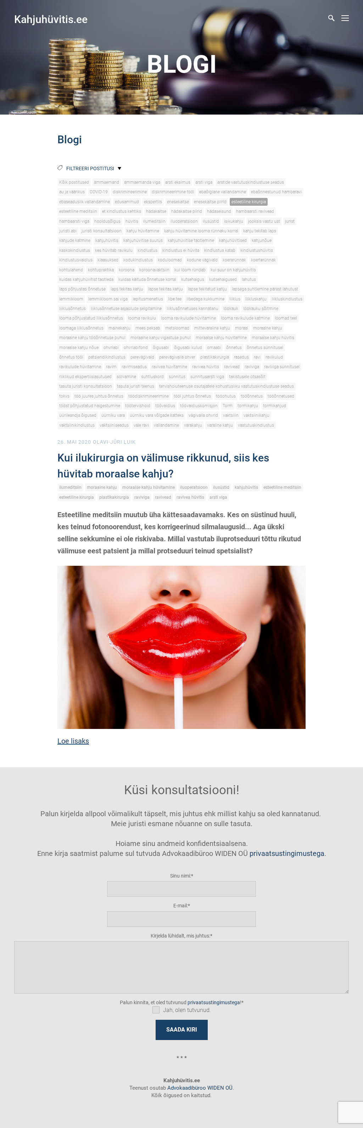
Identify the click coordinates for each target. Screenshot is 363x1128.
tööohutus (226, 396)
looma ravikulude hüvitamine (188, 318)
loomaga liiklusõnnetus (81, 328)
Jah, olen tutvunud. (187, 1010)
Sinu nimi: (180, 876)
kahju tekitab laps (259, 230)
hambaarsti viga (74, 221)
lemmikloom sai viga (108, 299)
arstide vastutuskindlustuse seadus (250, 182)
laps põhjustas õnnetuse (82, 289)
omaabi (214, 347)
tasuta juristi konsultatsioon (85, 386)
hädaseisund (219, 211)
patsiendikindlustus (106, 357)
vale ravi (141, 425)
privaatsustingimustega (287, 853)
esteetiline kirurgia (248, 201)
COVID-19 (99, 191)
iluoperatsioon (184, 221)
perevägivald (142, 357)
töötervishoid (137, 405)
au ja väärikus (72, 191)
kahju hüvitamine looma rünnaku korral (201, 230)
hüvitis (131, 221)
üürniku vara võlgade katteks (157, 415)
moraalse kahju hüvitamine (221, 337)
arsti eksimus (177, 182)
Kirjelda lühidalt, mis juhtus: (180, 936)
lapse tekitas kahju (165, 289)
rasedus (241, 357)
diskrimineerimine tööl (173, 191)
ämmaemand (106, 182)
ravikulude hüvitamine (80, 366)
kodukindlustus (138, 260)
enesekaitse (178, 201)
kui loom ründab (190, 269)
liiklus (234, 299)
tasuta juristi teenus (135, 386)
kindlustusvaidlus (76, 260)
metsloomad (177, 328)
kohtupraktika (101, 269)
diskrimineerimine (130, 191)
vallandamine (166, 425)
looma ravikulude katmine (245, 318)
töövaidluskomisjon (199, 405)
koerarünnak (234, 260)
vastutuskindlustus (256, 425)
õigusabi (161, 347)
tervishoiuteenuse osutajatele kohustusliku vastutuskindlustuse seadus (226, 386)
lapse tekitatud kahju (207, 289)
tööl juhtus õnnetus (192, 396)
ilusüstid (211, 221)
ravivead (232, 366)
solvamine (126, 376)
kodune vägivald (202, 260)
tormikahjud (274, 405)
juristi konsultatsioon (102, 230)
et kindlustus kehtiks (121, 211)
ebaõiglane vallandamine (222, 191)
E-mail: (180, 905)
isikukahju (233, 221)
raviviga (252, 366)
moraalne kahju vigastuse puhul (160, 337)
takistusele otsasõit (247, 376)
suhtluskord (152, 376)
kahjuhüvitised (233, 240)
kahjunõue (262, 240)
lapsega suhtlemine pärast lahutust (265, 289)
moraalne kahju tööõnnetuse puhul (92, 337)
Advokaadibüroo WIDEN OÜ (199, 1088)
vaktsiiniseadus (114, 425)
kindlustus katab (219, 250)
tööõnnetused (281, 396)
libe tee (175, 299)
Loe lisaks (73, 741)
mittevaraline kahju (212, 328)
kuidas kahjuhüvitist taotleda (86, 279)
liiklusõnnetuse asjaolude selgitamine (126, 308)
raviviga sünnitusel (282, 366)
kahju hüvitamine (143, 230)
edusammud (127, 201)
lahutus (249, 279)
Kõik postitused (74, 182)
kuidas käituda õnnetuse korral (147, 279)
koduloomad (170, 260)
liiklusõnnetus (72, 308)
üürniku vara (113, 415)
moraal (241, 328)
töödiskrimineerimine (148, 396)
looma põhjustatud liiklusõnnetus (91, 318)
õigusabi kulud (188, 347)
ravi (257, 357)
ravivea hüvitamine (169, 366)
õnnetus (234, 347)
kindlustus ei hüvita (180, 250)
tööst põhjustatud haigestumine (89, 405)
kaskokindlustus (74, 250)
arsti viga (203, 182)
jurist (290, 221)
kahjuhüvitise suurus (143, 240)
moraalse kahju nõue (79, 347)
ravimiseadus (134, 366)
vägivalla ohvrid (203, 415)
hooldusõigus (107, 221)
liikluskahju (256, 299)
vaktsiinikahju (256, 415)
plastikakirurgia (214, 357)
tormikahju (248, 405)
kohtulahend (71, 269)
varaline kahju (220, 425)
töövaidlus (165, 405)
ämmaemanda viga (142, 182)
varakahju (193, 425)
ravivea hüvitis (205, 366)
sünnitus (177, 376)
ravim (111, 366)
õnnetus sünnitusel (265, 347)
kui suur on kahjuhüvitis (233, 269)
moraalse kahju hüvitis (273, 337)
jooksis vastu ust (264, 221)
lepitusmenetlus (148, 299)
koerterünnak (263, 260)
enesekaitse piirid (210, 201)
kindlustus (147, 250)
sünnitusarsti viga (207, 376)
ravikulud (274, 357)
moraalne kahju (267, 328)
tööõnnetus (252, 396)
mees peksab (147, 328)
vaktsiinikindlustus (77, 425)
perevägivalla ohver (177, 357)
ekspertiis (153, 201)
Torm (228, 405)
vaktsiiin (231, 415)
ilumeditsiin (154, 221)
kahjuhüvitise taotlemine (191, 240)
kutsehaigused (223, 279)
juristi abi (68, 230)
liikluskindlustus (287, 299)
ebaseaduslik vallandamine (84, 201)
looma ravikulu (142, 318)
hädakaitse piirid (186, 211)
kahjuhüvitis (106, 240)
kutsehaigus (192, 279)
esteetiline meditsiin (78, 211)
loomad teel (286, 318)
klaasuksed (107, 260)
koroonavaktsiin (154, 269)
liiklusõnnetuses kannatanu (192, 308)
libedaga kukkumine (205, 299)
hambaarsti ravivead (255, 211)
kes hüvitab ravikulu (114, 250)
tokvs (64, 396)
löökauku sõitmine (260, 308)
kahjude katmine (74, 240)
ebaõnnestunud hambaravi (276, 191)
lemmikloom (71, 299)
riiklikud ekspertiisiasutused (85, 376)
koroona (126, 269)
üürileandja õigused (77, 415)
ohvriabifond (136, 347)
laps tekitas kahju (127, 289)
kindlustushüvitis (256, 250)
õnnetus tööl (71, 357)
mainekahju (119, 328)
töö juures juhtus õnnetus (98, 396)
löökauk (230, 308)
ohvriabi (111, 347)
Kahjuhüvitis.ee (51, 19)
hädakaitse (156, 211)
